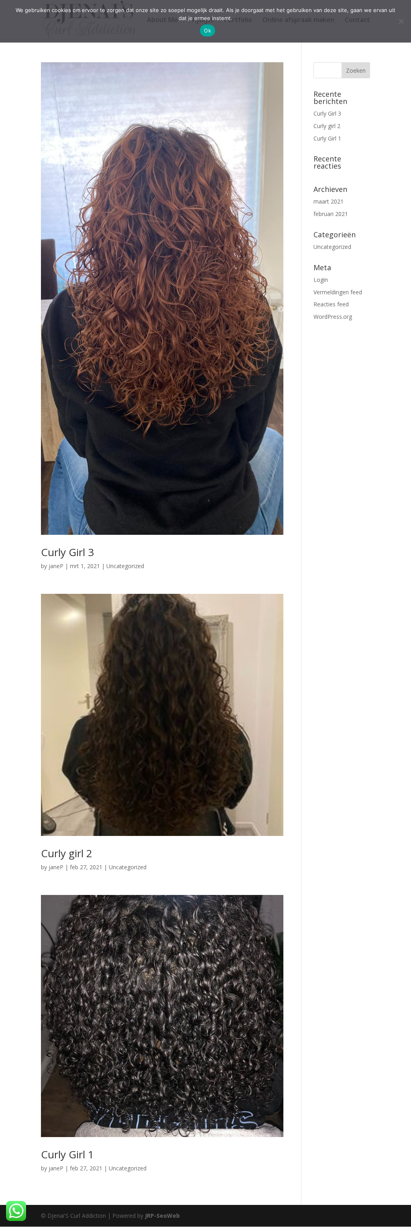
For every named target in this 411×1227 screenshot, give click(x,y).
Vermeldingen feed (337, 292)
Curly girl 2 (66, 853)
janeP (56, 566)
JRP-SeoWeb (162, 1215)
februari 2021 (330, 214)
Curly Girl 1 (67, 1154)
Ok (207, 30)
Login (320, 279)
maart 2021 (328, 201)
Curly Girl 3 (67, 552)
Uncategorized (125, 566)
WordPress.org (332, 316)
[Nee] (401, 21)
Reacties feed (331, 304)
